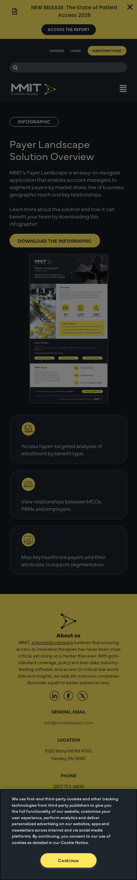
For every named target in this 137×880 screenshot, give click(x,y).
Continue (68, 860)
